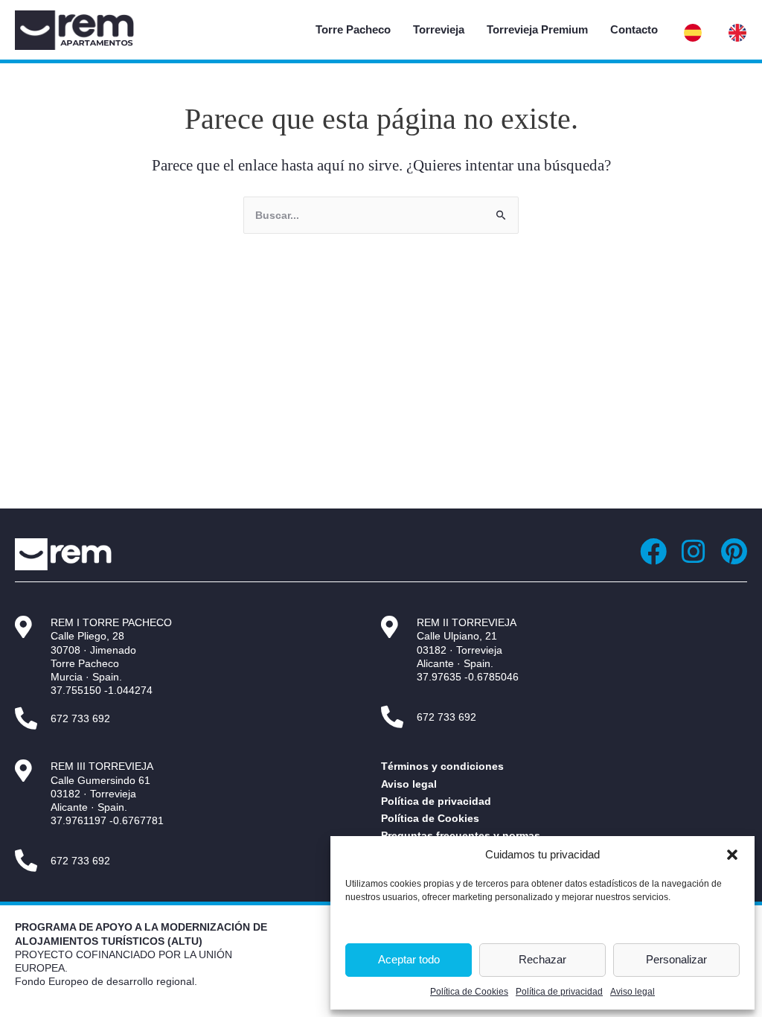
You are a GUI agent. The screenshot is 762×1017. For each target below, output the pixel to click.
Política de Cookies (469, 991)
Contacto (634, 29)
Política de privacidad (559, 991)
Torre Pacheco (353, 29)
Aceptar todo (409, 959)
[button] (732, 854)
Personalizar (676, 959)
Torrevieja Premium (537, 29)
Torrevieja (438, 29)
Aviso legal (632, 991)
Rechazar (542, 959)
